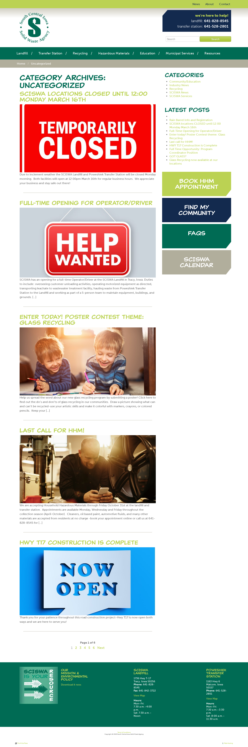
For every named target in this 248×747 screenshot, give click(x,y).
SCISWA (141, 670)
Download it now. (71, 684)
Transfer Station (50, 53)
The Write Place (22, 743)
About (209, 4)
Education (147, 53)
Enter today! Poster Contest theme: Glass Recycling (82, 320)
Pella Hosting (228, 743)
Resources (212, 53)
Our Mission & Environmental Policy (74, 675)
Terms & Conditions (124, 732)
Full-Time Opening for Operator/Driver (86, 203)
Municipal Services (180, 53)
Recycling (80, 53)
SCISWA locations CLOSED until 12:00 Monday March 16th (83, 96)
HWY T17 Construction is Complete (79, 542)
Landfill (22, 53)
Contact (224, 4)
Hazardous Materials (113, 53)
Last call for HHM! (52, 430)
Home (21, 63)
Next (100, 648)
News (196, 4)
